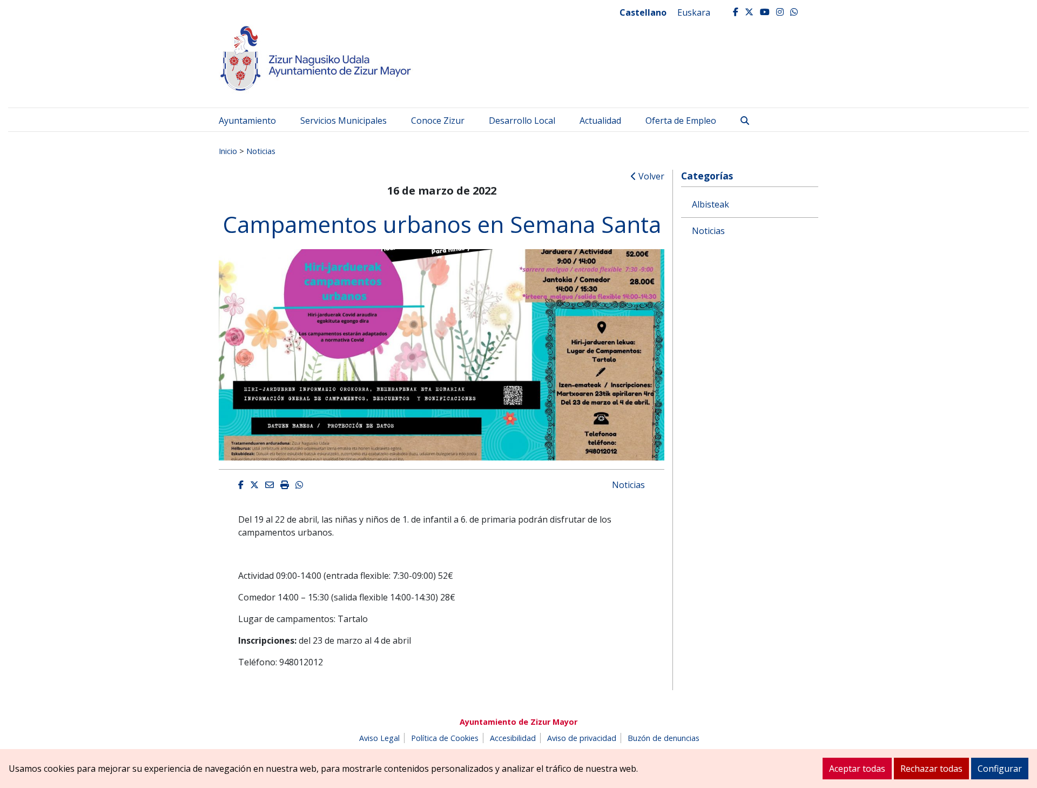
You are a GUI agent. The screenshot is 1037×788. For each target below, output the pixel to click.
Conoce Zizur (437, 120)
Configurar (1000, 768)
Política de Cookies (445, 738)
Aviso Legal (379, 738)
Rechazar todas (931, 768)
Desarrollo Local (522, 120)
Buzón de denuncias (663, 738)
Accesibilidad (513, 738)
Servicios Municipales (343, 120)
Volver (650, 176)
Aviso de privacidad (581, 738)
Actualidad (600, 120)
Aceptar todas (857, 768)
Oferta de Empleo (680, 120)
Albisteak (710, 204)
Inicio (228, 150)
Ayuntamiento (247, 120)
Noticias (260, 150)
